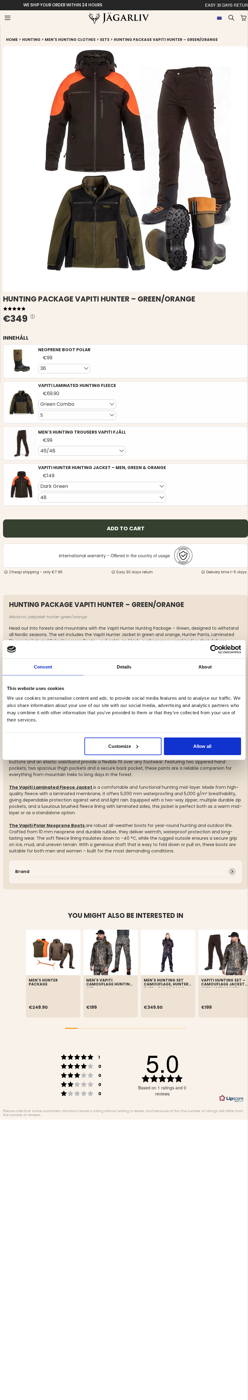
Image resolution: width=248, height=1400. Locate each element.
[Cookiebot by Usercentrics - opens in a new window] (214, 649)
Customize (119, 745)
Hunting (31, 39)
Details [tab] (124, 666)
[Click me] (33, 317)
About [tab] (205, 666)
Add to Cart (126, 528)
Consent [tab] (43, 666)
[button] (7, 17)
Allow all (202, 745)
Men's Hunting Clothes (70, 39)
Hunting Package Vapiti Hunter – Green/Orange (166, 39)
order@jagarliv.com (73, 5)
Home (12, 39)
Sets (104, 39)
